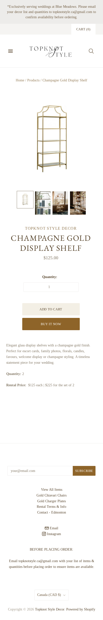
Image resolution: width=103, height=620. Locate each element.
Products (33, 80)
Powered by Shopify (80, 609)
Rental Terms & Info (51, 507)
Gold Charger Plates (51, 501)
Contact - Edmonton (51, 512)
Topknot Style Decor (51, 228)
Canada (49, 595)
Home (20, 80)
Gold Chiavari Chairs (51, 495)
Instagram (53, 534)
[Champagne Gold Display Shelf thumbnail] (25, 199)
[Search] (91, 51)
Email (53, 528)
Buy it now (51, 324)
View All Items (51, 489)
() (83, 29)
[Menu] (11, 51)
